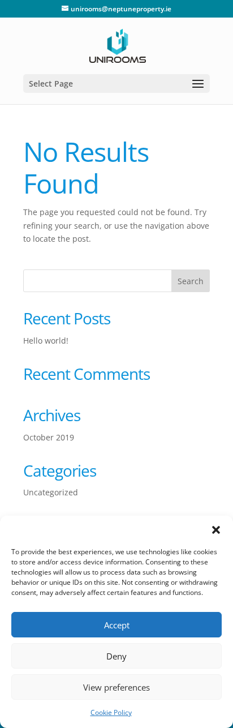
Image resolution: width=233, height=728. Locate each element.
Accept (117, 625)
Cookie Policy (111, 712)
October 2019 (48, 437)
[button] (216, 530)
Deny (116, 656)
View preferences (116, 687)
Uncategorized (50, 492)
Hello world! (45, 340)
